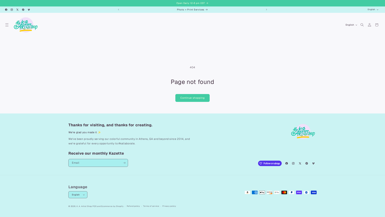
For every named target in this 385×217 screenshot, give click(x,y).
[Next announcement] (266, 9)
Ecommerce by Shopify (112, 206)
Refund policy (133, 206)
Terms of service (151, 206)
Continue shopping (192, 97)
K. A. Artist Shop (84, 206)
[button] (7, 24)
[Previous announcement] (118, 9)
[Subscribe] (124, 163)
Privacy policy (169, 206)
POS (94, 206)
